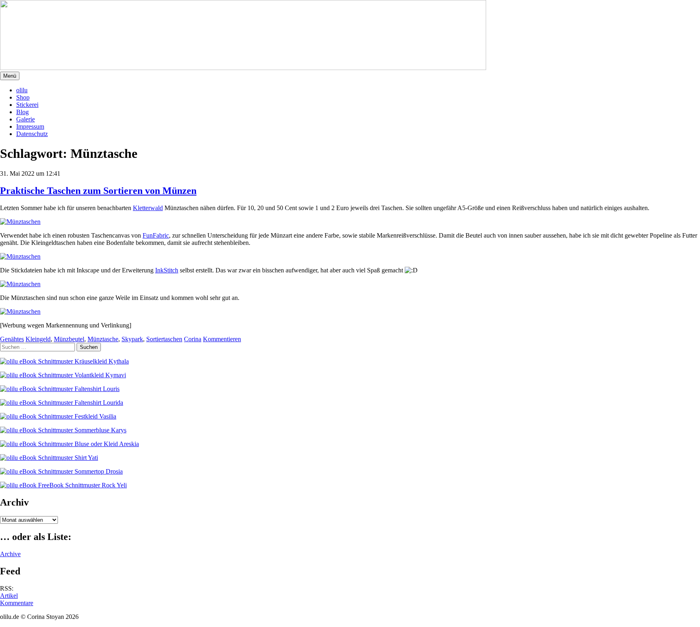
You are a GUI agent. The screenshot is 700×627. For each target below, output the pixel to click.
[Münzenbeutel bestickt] (20, 311)
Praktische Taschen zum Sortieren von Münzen (98, 190)
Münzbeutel (69, 339)
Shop (23, 97)
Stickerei (27, 104)
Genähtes (12, 339)
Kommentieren (222, 339)
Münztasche (103, 339)
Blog (22, 111)
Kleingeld (38, 339)
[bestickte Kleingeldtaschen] (20, 284)
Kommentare (16, 602)
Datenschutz (32, 133)
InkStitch (166, 270)
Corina (192, 339)
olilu (22, 90)
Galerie (25, 119)
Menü (9, 76)
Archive (10, 553)
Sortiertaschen (164, 339)
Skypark (132, 339)
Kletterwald (148, 207)
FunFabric (156, 235)
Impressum (30, 126)
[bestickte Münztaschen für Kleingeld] (20, 221)
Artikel (9, 595)
